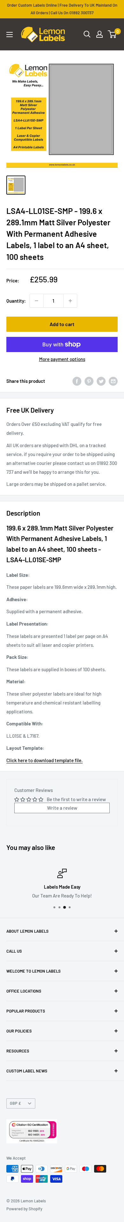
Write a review (62, 808)
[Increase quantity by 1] (70, 300)
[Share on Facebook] (76, 381)
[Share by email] (113, 381)
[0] (112, 34)
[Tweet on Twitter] (101, 381)
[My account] (99, 34)
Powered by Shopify (24, 1208)
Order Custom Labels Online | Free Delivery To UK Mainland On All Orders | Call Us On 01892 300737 (62, 9)
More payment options (62, 359)
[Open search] (87, 34)
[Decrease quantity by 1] (36, 300)
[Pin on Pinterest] (89, 381)
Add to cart (62, 324)
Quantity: (16, 301)
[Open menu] (9, 34)
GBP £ (15, 1103)
